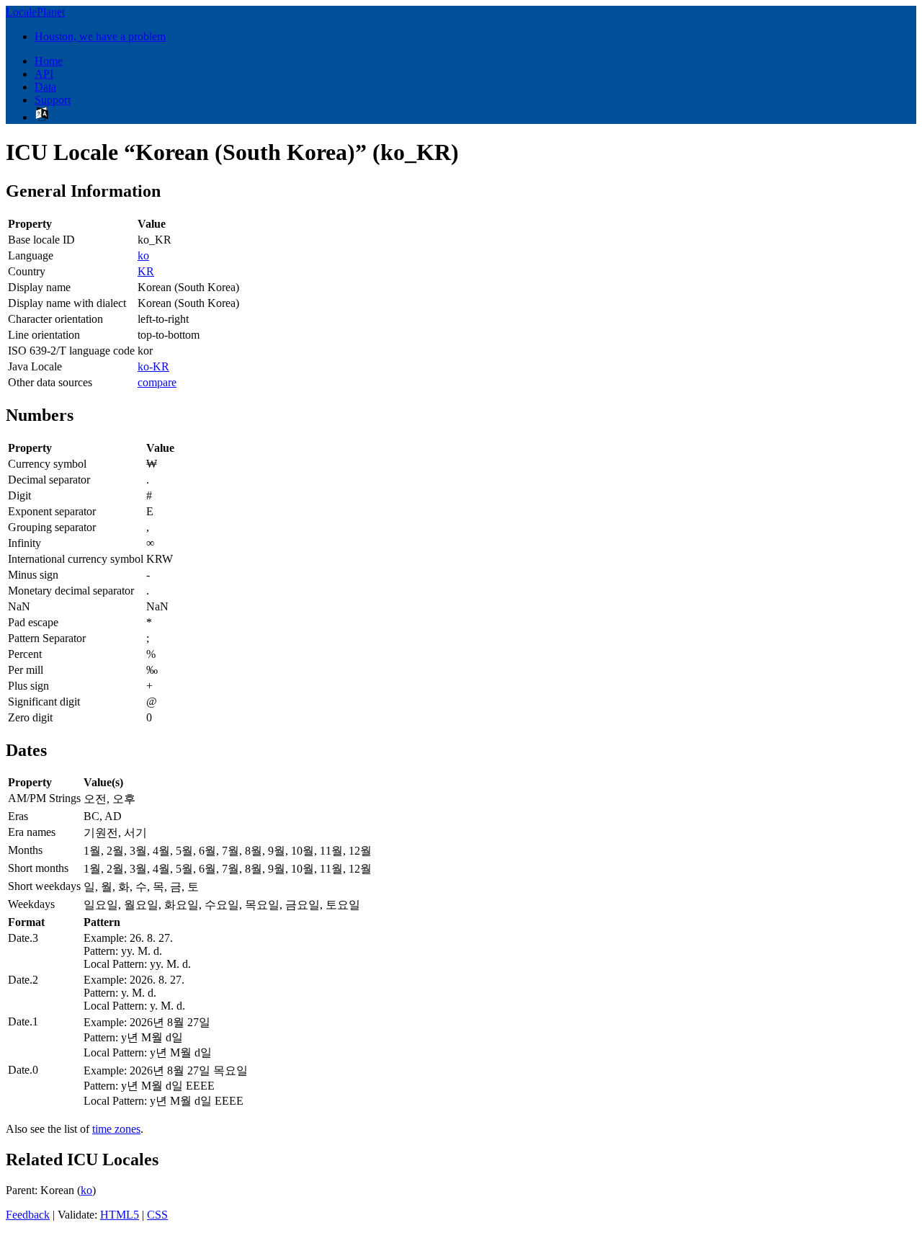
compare (157, 382)
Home (49, 61)
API (44, 74)
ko (143, 255)
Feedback (28, 1214)
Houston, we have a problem (100, 36)
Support (53, 100)
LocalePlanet (35, 12)
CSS (157, 1214)
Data (45, 87)
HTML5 (119, 1214)
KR (146, 271)
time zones (116, 1129)
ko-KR (153, 366)
